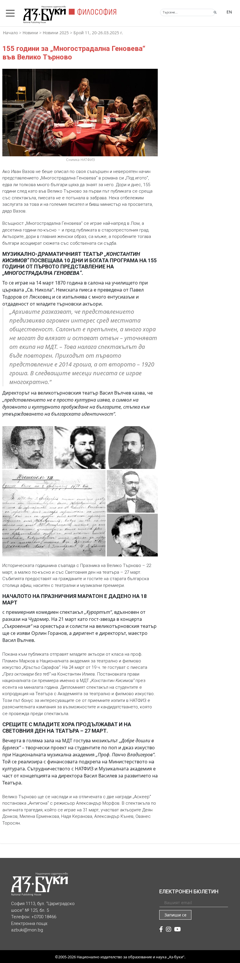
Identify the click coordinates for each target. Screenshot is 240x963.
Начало (10, 32)
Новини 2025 (56, 32)
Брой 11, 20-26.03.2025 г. (98, 32)
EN (229, 12)
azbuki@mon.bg (27, 930)
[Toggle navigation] (12, 11)
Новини (30, 32)
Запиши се (175, 915)
